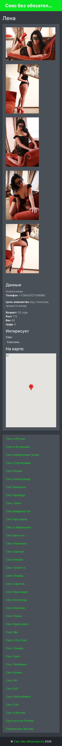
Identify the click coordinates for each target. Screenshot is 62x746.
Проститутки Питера (20, 720)
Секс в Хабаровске (18, 527)
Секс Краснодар (16, 591)
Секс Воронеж (15, 608)
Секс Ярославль (16, 519)
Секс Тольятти (15, 567)
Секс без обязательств (29, 5)
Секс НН (11, 680)
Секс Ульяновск (16, 543)
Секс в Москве (15, 712)
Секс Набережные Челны (22, 454)
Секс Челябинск (16, 664)
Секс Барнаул (15, 551)
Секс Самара (14, 648)
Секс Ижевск (14, 559)
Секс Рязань (14, 471)
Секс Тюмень (14, 575)
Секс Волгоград (16, 599)
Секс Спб (12, 704)
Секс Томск (13, 503)
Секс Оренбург (16, 495)
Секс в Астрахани (18, 446)
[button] (31, 387)
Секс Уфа (12, 632)
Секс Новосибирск (18, 696)
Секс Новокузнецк (18, 479)
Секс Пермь (14, 616)
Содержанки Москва (19, 728)
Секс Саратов (15, 583)
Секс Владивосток (18, 511)
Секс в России (15, 438)
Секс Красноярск (17, 624)
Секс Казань (14, 672)
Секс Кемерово (16, 487)
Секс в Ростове (16, 640)
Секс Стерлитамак (18, 463)
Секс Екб (12, 688)
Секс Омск (13, 656)
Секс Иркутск (15, 535)
